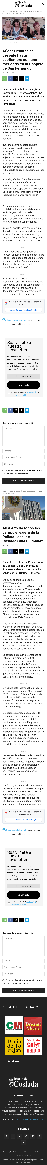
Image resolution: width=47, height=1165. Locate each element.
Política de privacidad (20, 1152)
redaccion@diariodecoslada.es (30, 1119)
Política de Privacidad (19, 395)
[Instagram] (13, 1136)
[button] (4, 4)
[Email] (21, 78)
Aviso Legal (31, 392)
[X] (15, 78)
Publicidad (19, 1155)
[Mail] (19, 1136)
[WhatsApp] (4, 78)
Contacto (28, 1155)
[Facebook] (10, 78)
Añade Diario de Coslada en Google (23, 310)
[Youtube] (23, 1142)
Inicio (4, 11)
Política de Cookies (36, 1152)
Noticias (10, 11)
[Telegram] (27, 78)
